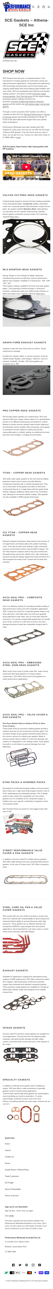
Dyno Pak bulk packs (24, 96)
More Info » (14, 217)
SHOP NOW (13, 71)
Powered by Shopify (41, 1281)
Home (7, 1144)
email (18, 137)
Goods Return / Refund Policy (17, 1170)
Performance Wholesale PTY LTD (22, 1281)
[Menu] (48, 6)
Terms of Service (12, 1196)
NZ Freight (9, 1183)
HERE (11, 1216)
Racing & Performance (33, 114)
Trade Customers (12, 1176)
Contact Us (9, 1157)
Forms (7, 1163)
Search (8, 1150)
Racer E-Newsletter (13, 1189)
